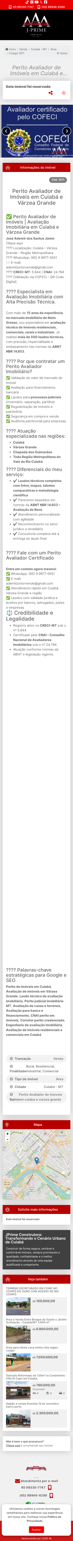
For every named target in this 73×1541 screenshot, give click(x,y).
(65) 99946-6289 (53, 7)
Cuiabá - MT (39, 49)
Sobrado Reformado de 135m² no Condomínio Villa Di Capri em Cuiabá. (35, 1377)
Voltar (63, 53)
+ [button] (7, 1134)
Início (12, 49)
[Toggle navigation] (63, 14)
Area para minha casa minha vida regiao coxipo (32, 1349)
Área (53, 49)
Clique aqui (14, 243)
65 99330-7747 (23, 7)
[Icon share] (27, 2)
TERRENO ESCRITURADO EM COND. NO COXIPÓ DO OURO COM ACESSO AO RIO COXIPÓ (32, 1291)
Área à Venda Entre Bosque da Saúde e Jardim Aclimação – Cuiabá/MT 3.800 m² (36, 1321)
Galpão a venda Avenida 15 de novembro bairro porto (32, 1405)
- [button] (7, 1139)
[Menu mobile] (36, 25)
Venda (23, 49)
